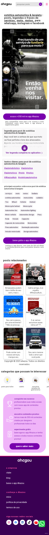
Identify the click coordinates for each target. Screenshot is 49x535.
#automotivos (10, 173)
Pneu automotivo (11, 227)
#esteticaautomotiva (27, 177)
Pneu (39, 215)
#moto (21, 173)
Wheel (14, 202)
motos (29, 20)
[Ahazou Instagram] (8, 522)
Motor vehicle (10, 215)
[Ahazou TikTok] (29, 522)
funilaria (35, 194)
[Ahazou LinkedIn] (22, 522)
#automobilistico (12, 168)
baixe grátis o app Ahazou (24, 240)
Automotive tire (11, 210)
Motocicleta (32, 223)
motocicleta (28, 198)
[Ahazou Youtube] (36, 522)
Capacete (25, 219)
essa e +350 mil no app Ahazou (24, 116)
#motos (29, 173)
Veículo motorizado (12, 232)
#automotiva (27, 168)
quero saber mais (24, 446)
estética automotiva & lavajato (23, 15)
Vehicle (23, 202)
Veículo (15, 219)
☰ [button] (47, 4)
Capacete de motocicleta (14, 223)
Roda (7, 219)
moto (20, 20)
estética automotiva (12, 198)
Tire (6, 202)
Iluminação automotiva (30, 227)
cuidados (39, 198)
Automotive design (26, 215)
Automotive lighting (28, 210)
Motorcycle (27, 206)
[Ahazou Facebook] (15, 522)
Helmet (32, 202)
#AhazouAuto (10, 177)
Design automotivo (31, 232)
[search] (40, 4)
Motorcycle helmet (12, 206)
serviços (9, 20)
